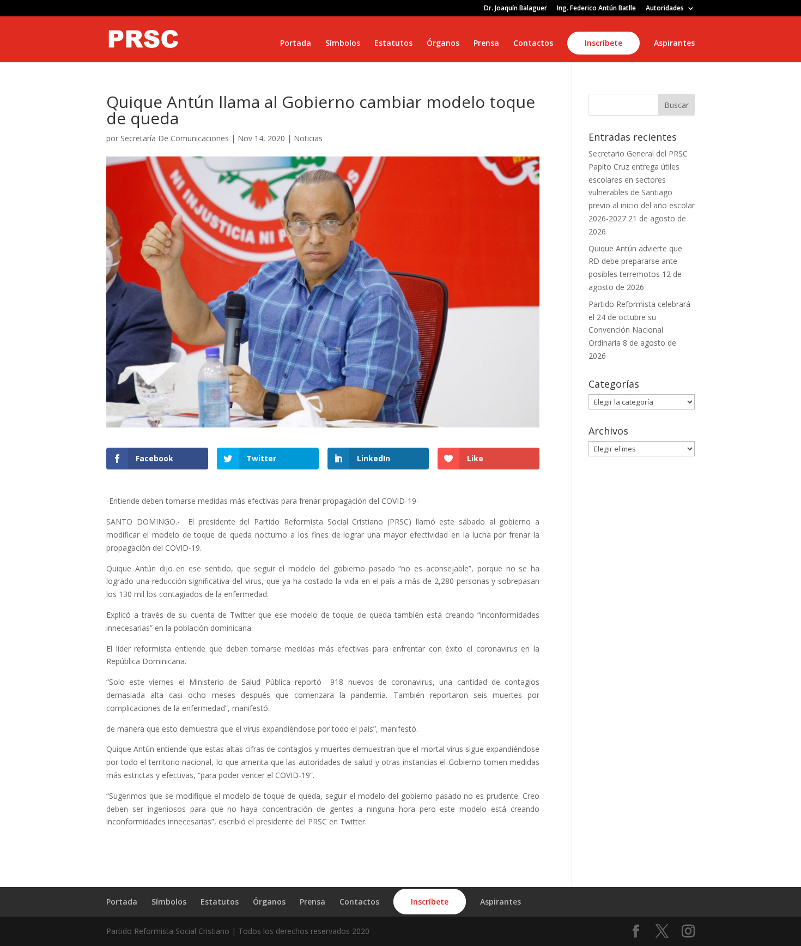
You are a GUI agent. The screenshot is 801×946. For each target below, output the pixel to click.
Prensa (486, 43)
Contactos (533, 43)
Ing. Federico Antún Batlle (596, 9)
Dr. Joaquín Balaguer (515, 9)
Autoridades (665, 9)
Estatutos (393, 43)
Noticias (308, 138)
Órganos (443, 43)
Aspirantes (674, 43)
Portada (295, 43)
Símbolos (342, 43)
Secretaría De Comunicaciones (174, 138)
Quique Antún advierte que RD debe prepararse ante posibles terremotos (635, 261)
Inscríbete (603, 43)
